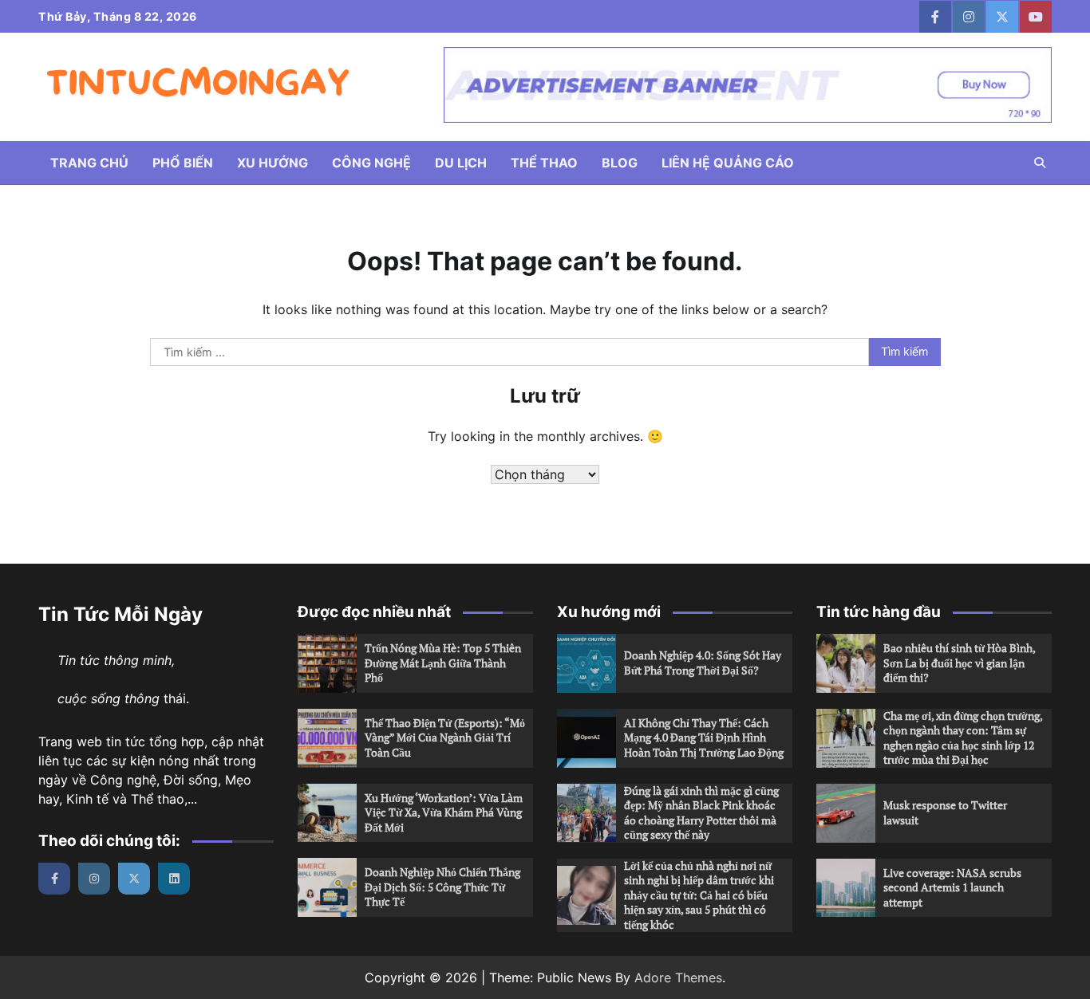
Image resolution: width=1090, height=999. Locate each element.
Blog (620, 163)
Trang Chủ (89, 163)
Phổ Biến (182, 163)
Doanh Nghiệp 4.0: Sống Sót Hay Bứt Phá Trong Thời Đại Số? (702, 662)
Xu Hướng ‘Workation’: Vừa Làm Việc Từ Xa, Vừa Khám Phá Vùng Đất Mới (444, 812)
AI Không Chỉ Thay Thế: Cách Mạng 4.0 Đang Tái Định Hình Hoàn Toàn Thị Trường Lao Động (704, 737)
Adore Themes (678, 977)
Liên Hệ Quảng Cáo (728, 163)
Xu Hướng (272, 163)
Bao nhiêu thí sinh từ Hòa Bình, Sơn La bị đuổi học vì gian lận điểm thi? (959, 662)
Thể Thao (544, 163)
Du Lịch (461, 163)
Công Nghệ (371, 163)
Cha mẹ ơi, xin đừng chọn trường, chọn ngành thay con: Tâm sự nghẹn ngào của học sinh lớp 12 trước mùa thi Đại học (963, 738)
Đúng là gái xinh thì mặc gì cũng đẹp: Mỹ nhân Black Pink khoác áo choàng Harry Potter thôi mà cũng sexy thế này (701, 813)
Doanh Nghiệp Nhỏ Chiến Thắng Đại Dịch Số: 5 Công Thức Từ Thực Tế (442, 886)
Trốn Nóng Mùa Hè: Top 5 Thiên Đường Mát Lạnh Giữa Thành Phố (443, 662)
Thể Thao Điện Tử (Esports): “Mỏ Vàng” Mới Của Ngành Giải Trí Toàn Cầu (445, 737)
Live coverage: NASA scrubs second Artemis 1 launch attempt (952, 887)
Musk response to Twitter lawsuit (945, 812)
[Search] (1040, 163)
